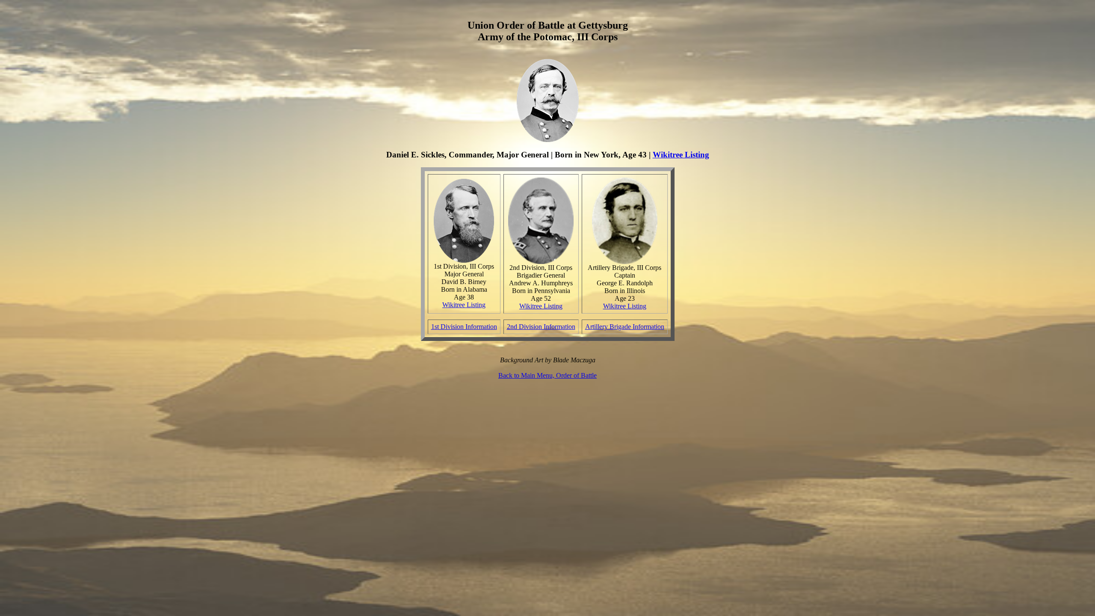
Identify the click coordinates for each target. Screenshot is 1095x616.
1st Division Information (464, 326)
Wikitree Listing (681, 154)
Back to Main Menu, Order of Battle (547, 375)
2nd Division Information (541, 326)
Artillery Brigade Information (624, 326)
